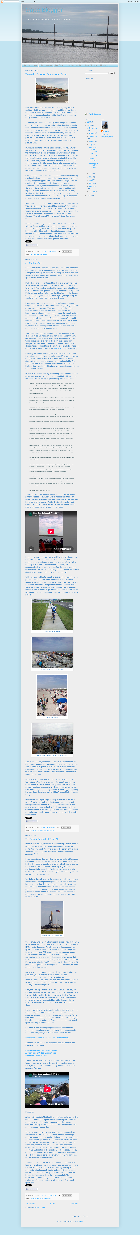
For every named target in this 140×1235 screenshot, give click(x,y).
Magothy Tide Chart (90, 65)
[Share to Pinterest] (71, 251)
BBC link (57, 348)
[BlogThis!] (65, 251)
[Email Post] (58, 251)
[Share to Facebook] (69, 251)
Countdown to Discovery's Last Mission (41, 1050)
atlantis (33, 830)
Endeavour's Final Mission (36, 1055)
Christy (106, 131)
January (92, 191)
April (91, 180)
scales (45, 254)
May (91, 177)
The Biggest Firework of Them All (41, 839)
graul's (33, 254)
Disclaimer (103, 65)
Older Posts (74, 1204)
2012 (89, 122)
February (92, 186)
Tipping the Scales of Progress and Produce (47, 74)
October (92, 133)
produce (39, 254)
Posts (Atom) (40, 1208)
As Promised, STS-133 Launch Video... (41, 1053)
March (91, 183)
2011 (89, 125)
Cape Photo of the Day (74, 65)
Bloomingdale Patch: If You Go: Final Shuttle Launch (46, 1038)
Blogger (80, 1221)
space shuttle (49, 830)
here (31, 379)
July (91, 145)
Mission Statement (46, 65)
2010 (89, 196)
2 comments (52, 251)
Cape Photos (59, 65)
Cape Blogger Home (30, 65)
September (93, 136)
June (91, 173)
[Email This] (63, 251)
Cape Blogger (44, 9)
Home (52, 1204)
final (38, 830)
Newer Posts (30, 1204)
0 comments (51, 827)
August (92, 141)
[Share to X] (67, 251)
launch (42, 830)
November (93, 128)
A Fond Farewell (33, 263)
